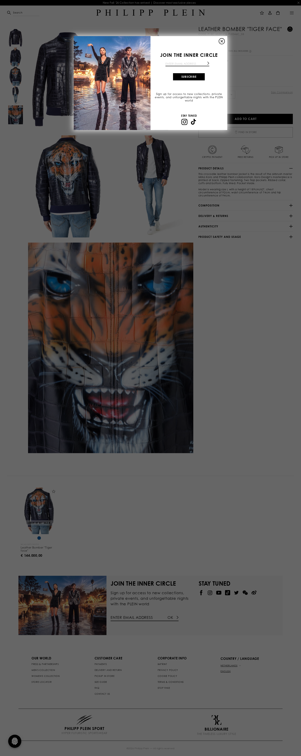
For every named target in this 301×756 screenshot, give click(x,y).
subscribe (189, 76)
